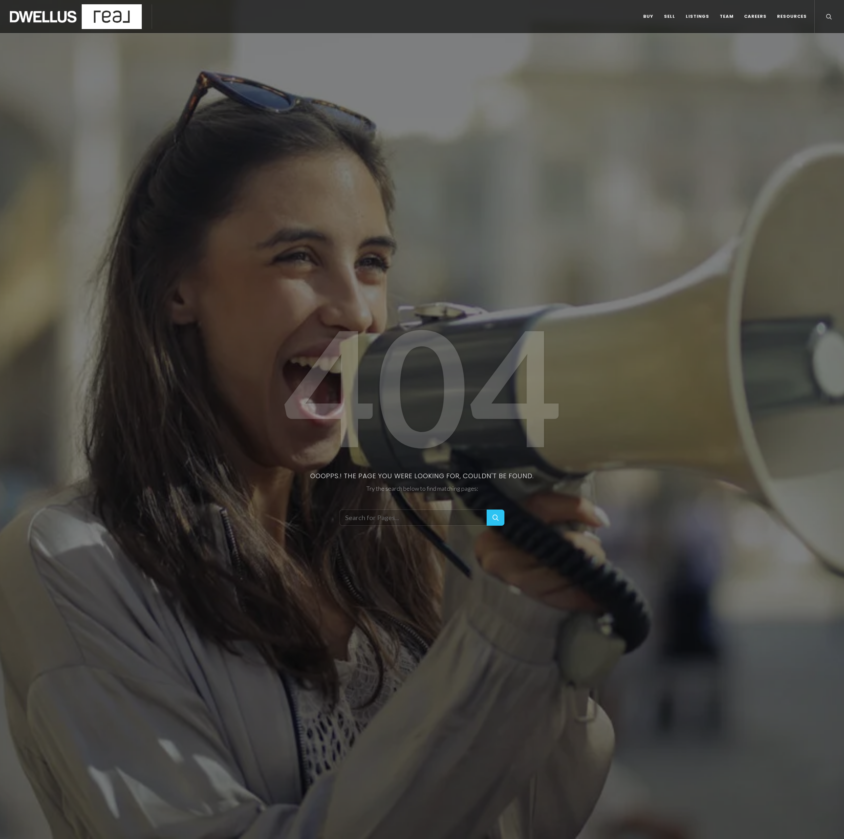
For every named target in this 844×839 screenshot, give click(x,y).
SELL (669, 16)
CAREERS (755, 16)
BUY (648, 16)
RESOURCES (792, 16)
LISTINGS (697, 16)
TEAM (727, 16)
